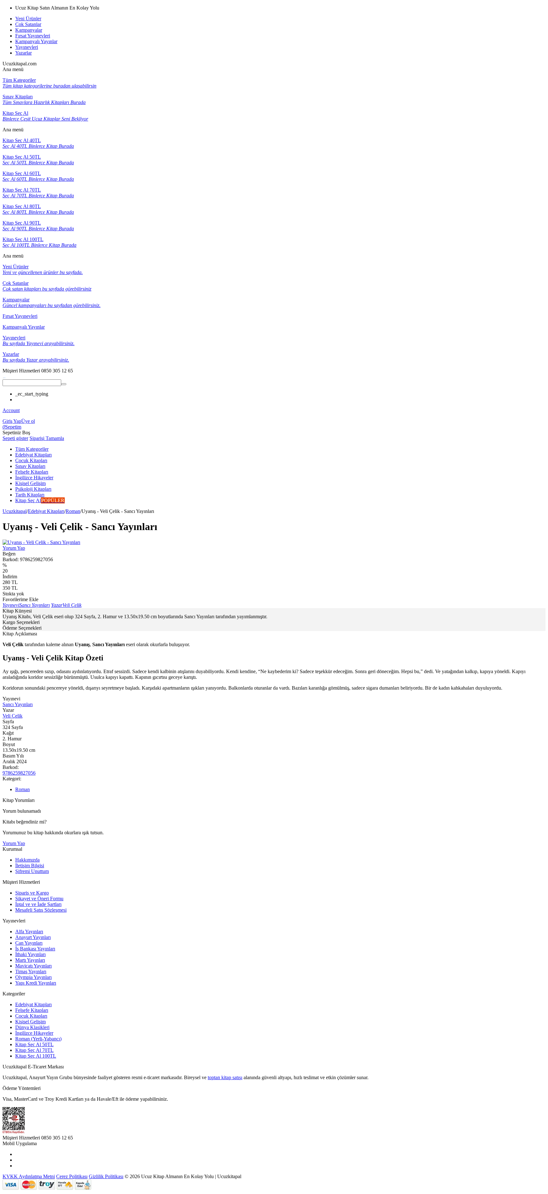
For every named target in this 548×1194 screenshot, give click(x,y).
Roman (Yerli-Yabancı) (38, 1038)
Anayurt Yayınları (33, 937)
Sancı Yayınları (18, 704)
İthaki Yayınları (30, 954)
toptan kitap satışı (225, 1077)
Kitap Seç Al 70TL (34, 1050)
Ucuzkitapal (15, 511)
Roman (73, 511)
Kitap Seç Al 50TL (34, 1044)
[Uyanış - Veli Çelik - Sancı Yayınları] (41, 542)
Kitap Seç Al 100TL (35, 1056)
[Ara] (63, 384)
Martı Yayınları (30, 960)
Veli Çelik (13, 715)
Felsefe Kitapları (31, 1010)
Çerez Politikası (72, 1176)
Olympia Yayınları (33, 977)
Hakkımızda (27, 860)
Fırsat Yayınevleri (32, 35)
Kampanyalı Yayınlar (36, 41)
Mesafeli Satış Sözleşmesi (41, 910)
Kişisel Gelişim (30, 1021)
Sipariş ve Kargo (32, 893)
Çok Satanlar (28, 24)
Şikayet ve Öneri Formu (39, 898)
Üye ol (28, 421)
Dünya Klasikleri (32, 1027)
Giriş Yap (12, 421)
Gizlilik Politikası (106, 1176)
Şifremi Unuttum (32, 871)
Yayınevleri (26, 47)
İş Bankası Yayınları (35, 948)
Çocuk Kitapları (31, 1016)
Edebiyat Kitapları (46, 511)
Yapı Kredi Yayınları (35, 983)
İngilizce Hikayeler (34, 1033)
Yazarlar (23, 53)
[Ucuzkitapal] (4, 376)
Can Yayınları (28, 943)
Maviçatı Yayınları (33, 965)
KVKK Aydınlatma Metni (29, 1176)
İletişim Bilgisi (29, 865)
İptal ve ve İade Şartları (38, 904)
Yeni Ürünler (28, 18)
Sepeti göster (15, 438)
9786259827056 (19, 773)
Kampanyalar (28, 30)
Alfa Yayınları (29, 931)
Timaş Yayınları (30, 971)
